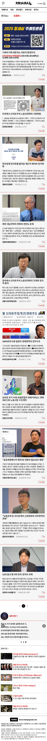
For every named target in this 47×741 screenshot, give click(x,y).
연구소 (36, 10)
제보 (39, 3)
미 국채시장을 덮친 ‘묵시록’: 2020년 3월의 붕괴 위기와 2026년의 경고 (29, 667)
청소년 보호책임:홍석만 (14, 725)
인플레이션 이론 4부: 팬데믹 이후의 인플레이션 (29, 656)
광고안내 (19, 723)
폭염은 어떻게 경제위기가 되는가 (25, 707)
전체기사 (4, 10)
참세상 (23, 3)
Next (44, 626)
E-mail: (17, 734)
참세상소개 (4, 723)
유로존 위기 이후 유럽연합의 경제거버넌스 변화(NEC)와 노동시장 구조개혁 (23, 399)
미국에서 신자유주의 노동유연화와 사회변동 (21, 113)
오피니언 (28, 10)
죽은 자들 (24, 686)
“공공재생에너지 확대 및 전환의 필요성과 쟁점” (23, 459)
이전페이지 (27, 723)
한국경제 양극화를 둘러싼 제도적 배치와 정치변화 (23, 165)
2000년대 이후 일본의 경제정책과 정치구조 (21, 341)
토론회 (17, 15)
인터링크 (19, 10)
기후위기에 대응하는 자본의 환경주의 (18, 52)
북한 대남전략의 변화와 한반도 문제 (18, 224)
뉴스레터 (34, 723)
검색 (44, 4)
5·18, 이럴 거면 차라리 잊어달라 (24, 697)
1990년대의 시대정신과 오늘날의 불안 (27, 676)
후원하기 (12, 723)
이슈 (12, 10)
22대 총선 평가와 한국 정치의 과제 (17, 574)
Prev (3, 626)
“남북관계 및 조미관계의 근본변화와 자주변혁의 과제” (23, 517)
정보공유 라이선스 (24, 738)
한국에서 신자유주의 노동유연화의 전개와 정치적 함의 (22, 282)
